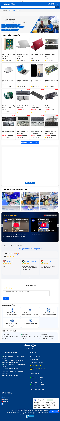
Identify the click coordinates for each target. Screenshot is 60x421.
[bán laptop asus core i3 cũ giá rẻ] (23, 44)
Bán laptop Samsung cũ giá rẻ (22, 81)
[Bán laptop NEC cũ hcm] (9, 70)
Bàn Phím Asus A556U (8, 131)
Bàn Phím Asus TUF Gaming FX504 (50, 132)
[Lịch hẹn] (58, 4)
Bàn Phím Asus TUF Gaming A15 (22, 132)
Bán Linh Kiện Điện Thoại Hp (36, 81)
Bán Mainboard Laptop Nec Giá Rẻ (51, 81)
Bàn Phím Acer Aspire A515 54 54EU (37, 106)
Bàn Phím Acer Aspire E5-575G (51, 106)
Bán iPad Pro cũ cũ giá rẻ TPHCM (8, 55)
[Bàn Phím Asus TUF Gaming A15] (23, 121)
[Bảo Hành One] (12, 4)
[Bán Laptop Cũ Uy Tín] (37, 44)
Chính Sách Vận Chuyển (37, 384)
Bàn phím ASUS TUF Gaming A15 (36, 132)
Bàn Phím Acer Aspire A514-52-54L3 (22, 106)
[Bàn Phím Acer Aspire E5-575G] (51, 95)
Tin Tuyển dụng (37, 365)
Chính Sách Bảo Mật (36, 380)
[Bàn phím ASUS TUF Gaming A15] (37, 121)
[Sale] (30, 24)
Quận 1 (5, 245)
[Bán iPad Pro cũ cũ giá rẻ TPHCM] (9, 44)
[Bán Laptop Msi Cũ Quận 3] (51, 44)
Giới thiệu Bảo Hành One (39, 369)
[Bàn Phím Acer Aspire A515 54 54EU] (37, 95)
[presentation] (2, 225)
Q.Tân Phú (19, 245)
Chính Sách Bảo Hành (37, 377)
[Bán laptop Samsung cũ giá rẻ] (23, 70)
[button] (29, 277)
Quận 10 (12, 245)
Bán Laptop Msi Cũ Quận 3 (50, 55)
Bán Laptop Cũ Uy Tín (37, 54)
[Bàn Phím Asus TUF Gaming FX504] (51, 121)
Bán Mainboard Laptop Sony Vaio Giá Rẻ (8, 106)
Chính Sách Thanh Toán (37, 389)
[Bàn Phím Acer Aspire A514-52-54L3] (23, 95)
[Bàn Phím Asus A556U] (9, 121)
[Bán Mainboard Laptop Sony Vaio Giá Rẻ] (9, 95)
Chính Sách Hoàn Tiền (37, 387)
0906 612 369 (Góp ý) (38, 362)
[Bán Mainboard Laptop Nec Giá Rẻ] (51, 70)
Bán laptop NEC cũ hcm (7, 81)
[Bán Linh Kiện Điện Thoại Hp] (37, 70)
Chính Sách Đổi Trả (36, 382)
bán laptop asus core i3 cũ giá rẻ (22, 55)
